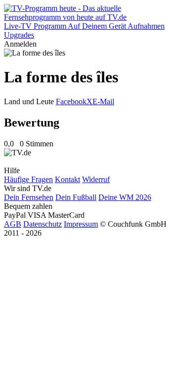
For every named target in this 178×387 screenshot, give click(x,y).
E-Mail (103, 101)
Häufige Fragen (28, 179)
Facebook (71, 101)
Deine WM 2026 (124, 197)
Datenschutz (42, 224)
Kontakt (67, 179)
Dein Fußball (75, 197)
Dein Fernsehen (28, 197)
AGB (12, 224)
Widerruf (96, 179)
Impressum (81, 224)
